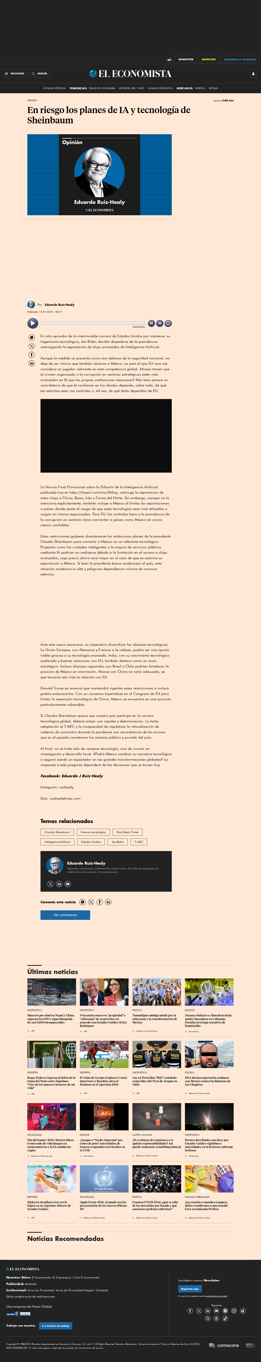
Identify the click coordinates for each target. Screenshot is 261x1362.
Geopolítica (34, 1010)
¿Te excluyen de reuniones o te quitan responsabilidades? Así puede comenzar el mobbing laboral (156, 1143)
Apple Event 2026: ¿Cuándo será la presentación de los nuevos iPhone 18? (104, 1206)
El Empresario (62, 1277)
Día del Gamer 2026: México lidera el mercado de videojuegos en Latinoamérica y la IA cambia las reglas (50, 1145)
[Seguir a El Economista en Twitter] (199, 1311)
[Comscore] (224, 1346)
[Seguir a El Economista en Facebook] (190, 1311)
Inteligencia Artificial (57, 842)
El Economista (41, 1277)
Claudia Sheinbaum (57, 832)
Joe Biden (118, 842)
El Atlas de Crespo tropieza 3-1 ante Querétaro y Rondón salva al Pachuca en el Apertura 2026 (104, 1081)
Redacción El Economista (199, 1093)
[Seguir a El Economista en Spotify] (225, 1311)
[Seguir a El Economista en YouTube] (216, 1311)
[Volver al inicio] (82, 1269)
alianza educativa (160, 88)
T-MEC (139, 842)
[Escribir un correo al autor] (67, 884)
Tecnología (34, 1134)
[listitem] (32, 323)
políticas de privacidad (216, 1296)
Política (137, 1010)
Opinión (32, 100)
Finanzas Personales (197, 1197)
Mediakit (30, 1284)
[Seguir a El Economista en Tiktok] (225, 1318)
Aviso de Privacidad (41, 1290)
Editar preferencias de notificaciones (30, 1296)
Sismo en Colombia (102, 88)
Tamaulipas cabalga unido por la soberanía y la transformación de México (155, 1019)
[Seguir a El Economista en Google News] (208, 1318)
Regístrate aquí (190, 1288)
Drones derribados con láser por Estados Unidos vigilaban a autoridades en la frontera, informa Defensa (209, 1145)
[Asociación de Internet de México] (250, 1346)
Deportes (32, 1072)
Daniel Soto (194, 1031)
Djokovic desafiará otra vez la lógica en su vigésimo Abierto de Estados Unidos (49, 1206)
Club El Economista (87, 1277)
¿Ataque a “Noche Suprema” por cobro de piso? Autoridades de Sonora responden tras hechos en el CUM (103, 1145)
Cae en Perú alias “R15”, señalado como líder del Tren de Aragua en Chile (155, 1081)
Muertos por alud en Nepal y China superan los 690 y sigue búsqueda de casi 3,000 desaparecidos (51, 1019)
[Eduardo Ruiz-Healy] (31, 304)
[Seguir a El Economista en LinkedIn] (208, 1311)
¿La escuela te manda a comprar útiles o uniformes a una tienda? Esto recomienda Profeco (207, 1206)
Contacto (102, 1290)
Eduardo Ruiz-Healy (60, 304)
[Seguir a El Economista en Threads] (216, 1318)
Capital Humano (142, 1134)
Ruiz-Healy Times (128, 832)
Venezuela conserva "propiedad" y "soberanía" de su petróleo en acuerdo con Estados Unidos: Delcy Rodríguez (104, 1020)
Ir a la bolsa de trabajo (55, 1325)
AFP (32, 1031)
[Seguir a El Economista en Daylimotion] (243, 1311)
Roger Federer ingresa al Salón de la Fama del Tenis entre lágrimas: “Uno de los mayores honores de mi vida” (51, 1083)
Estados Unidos (91, 842)
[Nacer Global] (18, 1314)
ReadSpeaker (138, 326)
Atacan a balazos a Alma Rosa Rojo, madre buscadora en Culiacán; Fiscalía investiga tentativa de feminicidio (209, 1020)
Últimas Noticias (54, 88)
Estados (190, 1010)
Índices (200, 88)
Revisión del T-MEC (131, 88)
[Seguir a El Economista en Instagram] (234, 1311)
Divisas (213, 88)
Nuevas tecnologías (93, 832)
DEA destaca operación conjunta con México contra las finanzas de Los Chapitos (208, 1081)
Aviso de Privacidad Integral (75, 1290)
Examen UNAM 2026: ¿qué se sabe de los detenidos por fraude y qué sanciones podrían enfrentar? (155, 1206)
